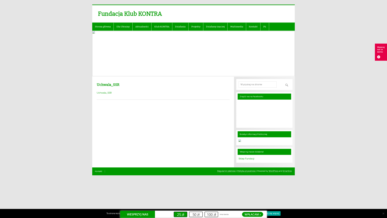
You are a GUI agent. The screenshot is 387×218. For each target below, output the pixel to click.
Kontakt (253, 26)
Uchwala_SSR (104, 92)
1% (264, 26)
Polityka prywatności (246, 171)
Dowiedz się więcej (269, 213)
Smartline (287, 171)
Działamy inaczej (215, 26)
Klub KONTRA (161, 26)
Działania (180, 26)
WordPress (273, 171)
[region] (193, 54)
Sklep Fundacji (246, 158)
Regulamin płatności (226, 171)
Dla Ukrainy (123, 26)
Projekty (195, 26)
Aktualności (142, 26)
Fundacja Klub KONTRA (130, 13)
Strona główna (103, 26)
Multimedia (236, 26)
